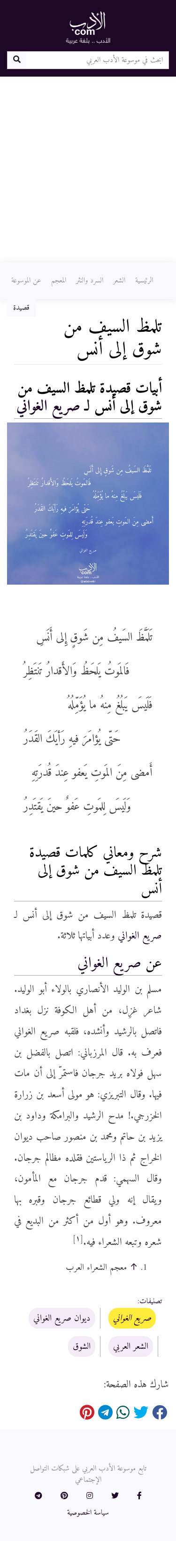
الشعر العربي (130, 1346)
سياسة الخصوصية (88, 1512)
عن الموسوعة (26, 280)
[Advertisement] (88, 169)
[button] (139, 1496)
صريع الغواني (48, 406)
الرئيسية (144, 280)
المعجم (58, 280)
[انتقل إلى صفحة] (16, 60)
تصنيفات (150, 1301)
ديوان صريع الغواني (62, 1318)
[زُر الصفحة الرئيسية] (88, 27)
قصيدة (21, 307)
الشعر (119, 280)
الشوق (82, 1346)
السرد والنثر (89, 280)
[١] (78, 1239)
